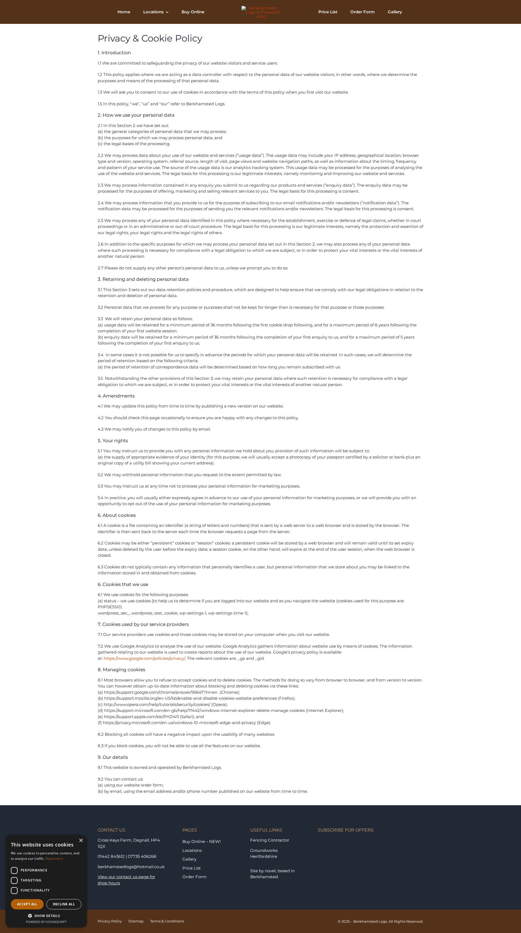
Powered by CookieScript (46, 922)
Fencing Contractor (269, 840)
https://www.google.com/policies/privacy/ (144, 658)
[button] (46, 915)
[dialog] (46, 881)
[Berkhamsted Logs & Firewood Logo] (260, 8)
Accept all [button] (27, 904)
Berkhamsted (264, 876)
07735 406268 (142, 856)
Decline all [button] (64, 904)
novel (270, 870)
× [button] (81, 841)
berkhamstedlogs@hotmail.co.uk (131, 866)
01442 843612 (111, 856)
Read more (54, 858)
